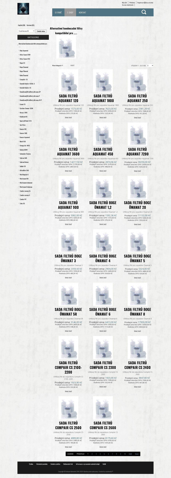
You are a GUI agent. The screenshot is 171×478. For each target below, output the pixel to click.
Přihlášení (132, 2)
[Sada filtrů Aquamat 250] (137, 80)
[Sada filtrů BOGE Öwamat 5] (137, 240)
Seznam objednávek (127, 5)
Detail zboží (68, 117)
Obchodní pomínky (41, 464)
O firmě (58, 12)
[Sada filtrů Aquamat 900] (68, 187)
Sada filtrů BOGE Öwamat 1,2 (102, 205)
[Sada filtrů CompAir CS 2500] (68, 407)
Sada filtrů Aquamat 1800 (103, 98)
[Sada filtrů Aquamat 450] (103, 134)
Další (130, 454)
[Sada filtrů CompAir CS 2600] (103, 407)
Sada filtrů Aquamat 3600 (68, 151)
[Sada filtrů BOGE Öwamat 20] (137, 187)
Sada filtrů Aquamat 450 (103, 151)
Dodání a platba (55, 464)
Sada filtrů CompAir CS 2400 (137, 365)
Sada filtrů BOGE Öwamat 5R (68, 312)
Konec (137, 454)
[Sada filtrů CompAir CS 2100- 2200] (68, 347)
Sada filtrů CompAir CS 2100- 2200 (68, 367)
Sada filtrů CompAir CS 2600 (103, 425)
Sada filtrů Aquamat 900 (68, 205)
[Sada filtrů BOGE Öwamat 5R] (68, 294)
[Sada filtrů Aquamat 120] (68, 80)
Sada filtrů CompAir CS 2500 (68, 425)
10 (125, 454)
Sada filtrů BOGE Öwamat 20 (137, 205)
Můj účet (124, 2)
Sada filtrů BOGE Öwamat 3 (68, 258)
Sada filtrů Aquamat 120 (68, 98)
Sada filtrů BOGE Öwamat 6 (102, 312)
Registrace (140, 2)
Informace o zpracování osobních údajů (87, 464)
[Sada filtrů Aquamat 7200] (137, 134)
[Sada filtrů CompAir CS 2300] (103, 347)
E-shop (70, 12)
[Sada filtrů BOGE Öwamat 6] (103, 294)
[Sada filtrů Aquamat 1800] (103, 80)
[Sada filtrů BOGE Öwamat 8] (137, 294)
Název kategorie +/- (57, 65)
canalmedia (108, 471)
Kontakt (82, 12)
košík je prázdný (148, 2)
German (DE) (30, 25)
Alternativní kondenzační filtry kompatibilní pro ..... (66, 30)
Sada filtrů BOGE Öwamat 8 (137, 312)
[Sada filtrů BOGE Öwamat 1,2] (103, 187)
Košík (104, 464)
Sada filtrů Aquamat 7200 (137, 151)
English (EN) (21, 25)
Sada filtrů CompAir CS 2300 (103, 365)
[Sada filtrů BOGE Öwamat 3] (68, 240)
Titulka (31, 464)
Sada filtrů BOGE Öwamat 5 (137, 258)
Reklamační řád (68, 464)
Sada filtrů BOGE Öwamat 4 (102, 258)
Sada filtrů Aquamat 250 (137, 98)
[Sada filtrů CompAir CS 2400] (137, 347)
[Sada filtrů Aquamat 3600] (68, 134)
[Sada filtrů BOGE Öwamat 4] (103, 240)
